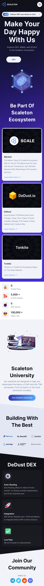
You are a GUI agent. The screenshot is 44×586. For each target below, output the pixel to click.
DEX (14, 59)
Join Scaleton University (22, 398)
